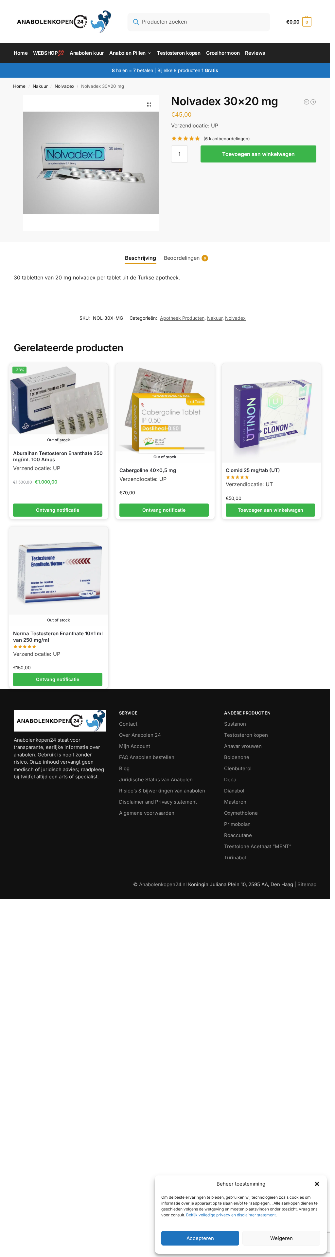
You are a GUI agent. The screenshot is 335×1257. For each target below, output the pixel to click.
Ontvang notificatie (57, 510)
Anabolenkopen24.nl (163, 884)
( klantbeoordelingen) (226, 139)
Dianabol (234, 791)
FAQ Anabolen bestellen (146, 757)
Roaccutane (238, 835)
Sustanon (235, 724)
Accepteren (200, 1238)
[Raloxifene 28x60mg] (313, 102)
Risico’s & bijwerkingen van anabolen (162, 791)
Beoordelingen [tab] (185, 258)
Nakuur (40, 86)
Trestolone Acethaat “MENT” (257, 846)
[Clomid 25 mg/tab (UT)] (271, 413)
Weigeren (281, 1238)
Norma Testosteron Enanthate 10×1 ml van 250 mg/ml (58, 636)
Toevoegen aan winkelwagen (258, 154)
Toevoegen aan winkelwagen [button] (270, 510)
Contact (128, 724)
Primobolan (237, 824)
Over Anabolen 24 (140, 735)
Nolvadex (64, 86)
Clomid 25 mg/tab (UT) (253, 470)
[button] (317, 1184)
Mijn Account (134, 746)
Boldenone (236, 757)
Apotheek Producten (182, 318)
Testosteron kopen (246, 735)
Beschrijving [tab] (140, 258)
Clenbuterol (238, 768)
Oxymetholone (241, 813)
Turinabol (235, 857)
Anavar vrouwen (243, 746)
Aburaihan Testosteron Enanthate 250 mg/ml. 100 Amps (58, 456)
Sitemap (306, 884)
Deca (230, 779)
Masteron (235, 802)
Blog (124, 768)
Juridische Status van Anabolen (156, 779)
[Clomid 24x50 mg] (306, 102)
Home (19, 86)
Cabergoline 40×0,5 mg (147, 470)
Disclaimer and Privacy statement (158, 802)
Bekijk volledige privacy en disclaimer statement (230, 1214)
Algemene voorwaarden (146, 813)
